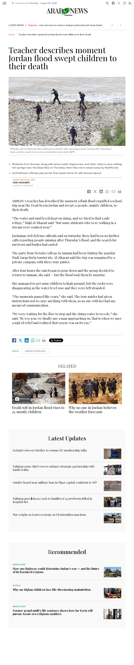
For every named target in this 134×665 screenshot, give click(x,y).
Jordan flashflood (35, 351)
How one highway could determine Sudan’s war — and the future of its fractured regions (56, 570)
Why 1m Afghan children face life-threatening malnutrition (52, 589)
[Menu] (4, 3)
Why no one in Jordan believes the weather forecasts (92, 409)
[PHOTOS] (38, 388)
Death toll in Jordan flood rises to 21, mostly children (38, 409)
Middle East (19, 564)
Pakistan (32, 25)
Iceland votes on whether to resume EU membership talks (50, 450)
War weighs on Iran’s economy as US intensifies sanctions (49, 514)
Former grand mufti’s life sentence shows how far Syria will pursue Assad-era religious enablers (53, 612)
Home (12, 34)
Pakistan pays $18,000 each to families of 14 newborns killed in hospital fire (52, 500)
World (16, 585)
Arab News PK (22, 3)
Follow (57, 340)
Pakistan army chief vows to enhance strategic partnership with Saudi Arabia (64, 25)
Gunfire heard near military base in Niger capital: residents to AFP (55, 482)
